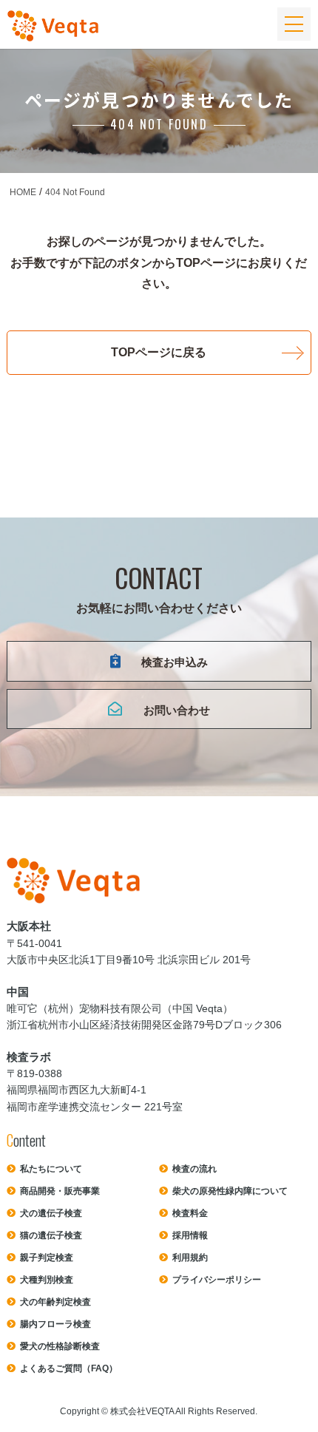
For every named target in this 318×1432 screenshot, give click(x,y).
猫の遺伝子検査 (51, 1235)
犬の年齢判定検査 (55, 1302)
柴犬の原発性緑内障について (230, 1191)
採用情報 (190, 1235)
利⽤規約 (190, 1257)
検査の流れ (194, 1169)
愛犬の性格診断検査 (60, 1346)
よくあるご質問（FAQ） (69, 1368)
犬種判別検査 (46, 1280)
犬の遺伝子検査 (51, 1213)
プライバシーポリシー (216, 1280)
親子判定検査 (46, 1257)
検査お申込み (174, 662)
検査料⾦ (190, 1213)
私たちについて (51, 1169)
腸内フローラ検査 (55, 1324)
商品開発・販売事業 (60, 1191)
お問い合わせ (176, 710)
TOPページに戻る (158, 352)
